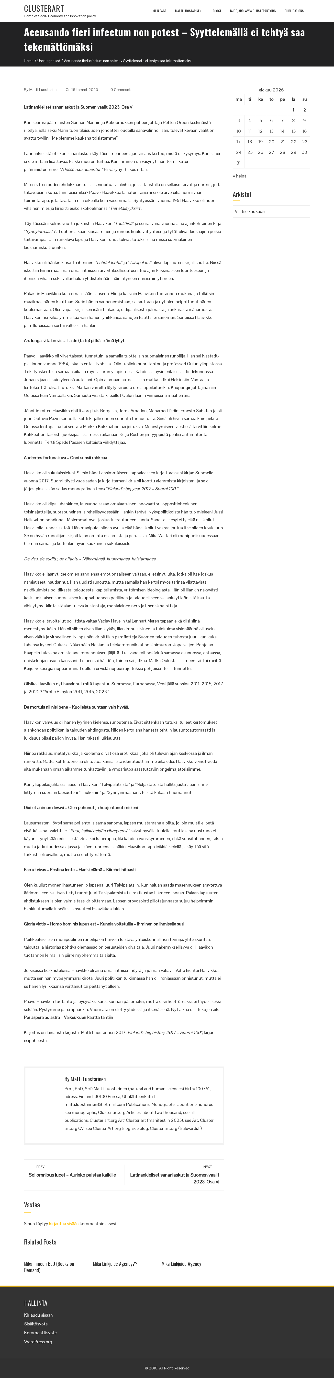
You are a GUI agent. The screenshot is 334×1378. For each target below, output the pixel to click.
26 (260, 152)
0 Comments (122, 89)
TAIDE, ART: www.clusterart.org (253, 10)
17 (238, 141)
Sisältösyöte (36, 1324)
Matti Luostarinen (188, 10)
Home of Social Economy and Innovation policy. (60, 16)
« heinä (239, 176)
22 (294, 141)
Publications (294, 10)
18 (250, 141)
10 (238, 131)
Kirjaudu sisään (38, 1315)
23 (304, 141)
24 (239, 152)
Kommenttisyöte (40, 1332)
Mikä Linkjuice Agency (181, 1263)
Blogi (217, 10)
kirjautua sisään (64, 1223)
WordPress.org (38, 1342)
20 (271, 141)
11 (250, 131)
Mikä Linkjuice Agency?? (115, 1263)
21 (282, 141)
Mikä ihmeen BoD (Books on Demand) (49, 1267)
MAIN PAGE (159, 10)
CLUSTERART (44, 8)
